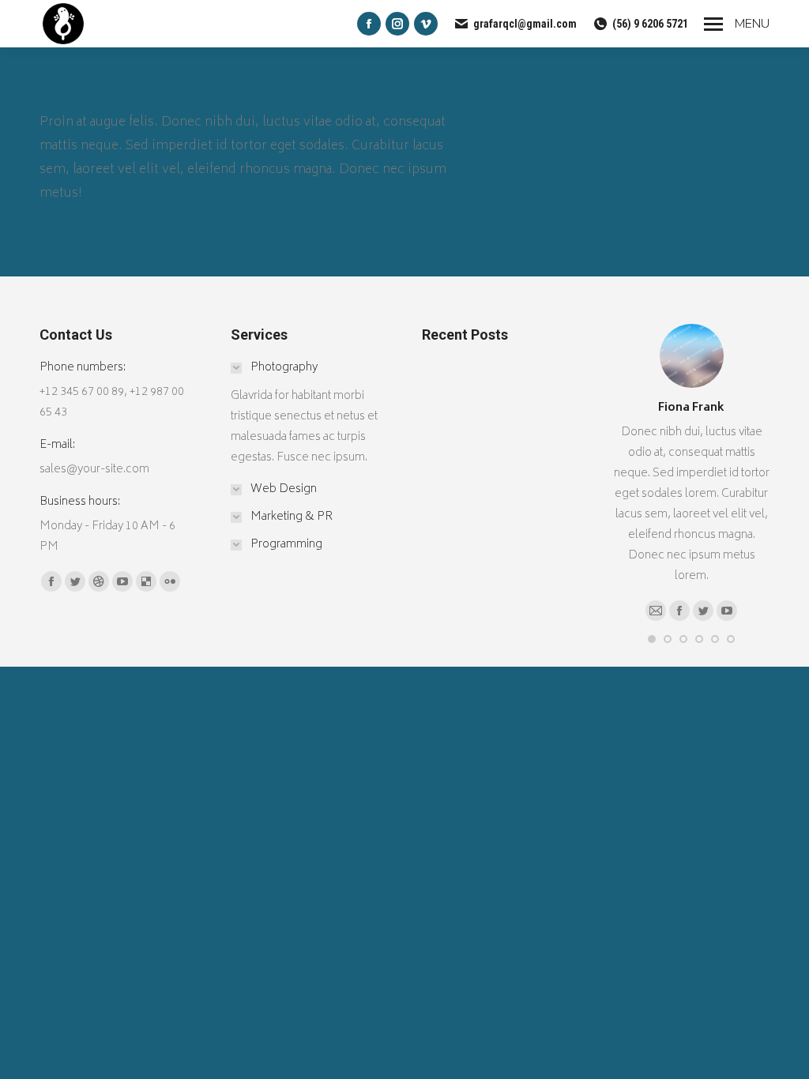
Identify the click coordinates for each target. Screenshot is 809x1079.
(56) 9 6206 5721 (650, 23)
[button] (652, 639)
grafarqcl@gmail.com (525, 23)
